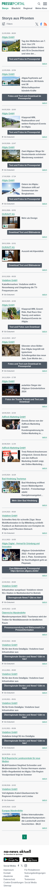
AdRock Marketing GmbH (14, 417)
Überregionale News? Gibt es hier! (24, 598)
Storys (5, 8)
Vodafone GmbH (9, 280)
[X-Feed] (37, 24)
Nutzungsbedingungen (35, 873)
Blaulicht (16, 8)
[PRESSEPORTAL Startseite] (13, 4)
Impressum (9, 870)
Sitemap (7, 886)
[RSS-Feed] (45, 24)
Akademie (8, 876)
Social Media (30, 882)
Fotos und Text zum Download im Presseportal (24, 97)
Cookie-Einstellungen (14, 882)
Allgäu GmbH (8, 37)
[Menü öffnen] (45, 4)
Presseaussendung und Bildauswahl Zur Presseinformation (24, 628)
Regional (27, 8)
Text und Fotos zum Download (24, 327)
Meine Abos (41, 8)
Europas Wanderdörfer (12, 811)
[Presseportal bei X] (21, 866)
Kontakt (7, 873)
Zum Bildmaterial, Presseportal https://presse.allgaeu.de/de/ (24, 569)
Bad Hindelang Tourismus (14, 479)
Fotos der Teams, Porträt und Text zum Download (24, 400)
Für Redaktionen (32, 870)
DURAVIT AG (8, 214)
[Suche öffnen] (39, 4)
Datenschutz (9, 879)
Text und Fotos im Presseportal (24, 59)
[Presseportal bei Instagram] (25, 865)
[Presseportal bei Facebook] (17, 866)
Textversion (29, 879)
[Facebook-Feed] (41, 24)
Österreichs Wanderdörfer (14, 613)
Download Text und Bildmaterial (24, 232)
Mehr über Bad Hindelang (24, 500)
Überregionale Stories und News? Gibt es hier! (24, 657)
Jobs (26, 876)
